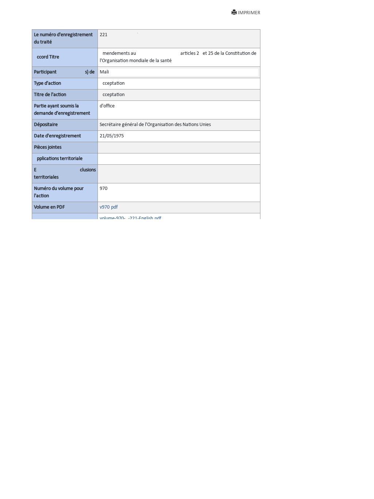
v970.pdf (109, 207)
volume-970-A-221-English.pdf (130, 218)
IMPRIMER (249, 13)
